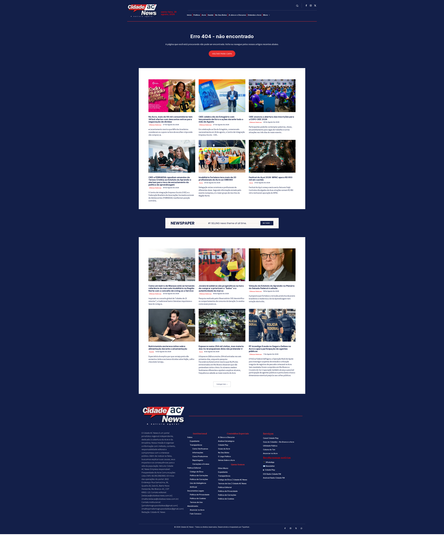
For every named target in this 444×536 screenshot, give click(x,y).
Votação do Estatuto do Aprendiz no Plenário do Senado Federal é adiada (271, 287)
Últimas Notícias (155, 125)
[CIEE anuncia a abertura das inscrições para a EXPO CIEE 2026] (272, 95)
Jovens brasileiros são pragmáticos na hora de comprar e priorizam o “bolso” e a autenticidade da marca (221, 288)
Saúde (151, 352)
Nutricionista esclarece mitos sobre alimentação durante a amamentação (167, 347)
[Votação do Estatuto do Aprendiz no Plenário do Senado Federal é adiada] (272, 264)
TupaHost (246, 527)
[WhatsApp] (301, 528)
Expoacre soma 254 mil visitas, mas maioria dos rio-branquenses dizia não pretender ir (221, 347)
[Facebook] (306, 6)
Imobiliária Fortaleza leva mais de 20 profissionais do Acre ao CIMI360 (217, 178)
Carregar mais (221, 384)
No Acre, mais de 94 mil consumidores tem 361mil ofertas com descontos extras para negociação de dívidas (170, 119)
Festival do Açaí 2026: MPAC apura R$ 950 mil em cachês (270, 178)
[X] (315, 6)
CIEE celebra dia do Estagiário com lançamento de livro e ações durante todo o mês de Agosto (221, 119)
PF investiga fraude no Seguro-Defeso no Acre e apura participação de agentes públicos (270, 348)
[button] (297, 5)
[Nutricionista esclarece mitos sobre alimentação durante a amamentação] (171, 325)
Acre (201, 183)
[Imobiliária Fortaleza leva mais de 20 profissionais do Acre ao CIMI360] (222, 156)
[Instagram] (310, 6)
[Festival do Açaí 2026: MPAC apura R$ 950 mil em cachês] (272, 156)
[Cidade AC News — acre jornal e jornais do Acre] (142, 10)
